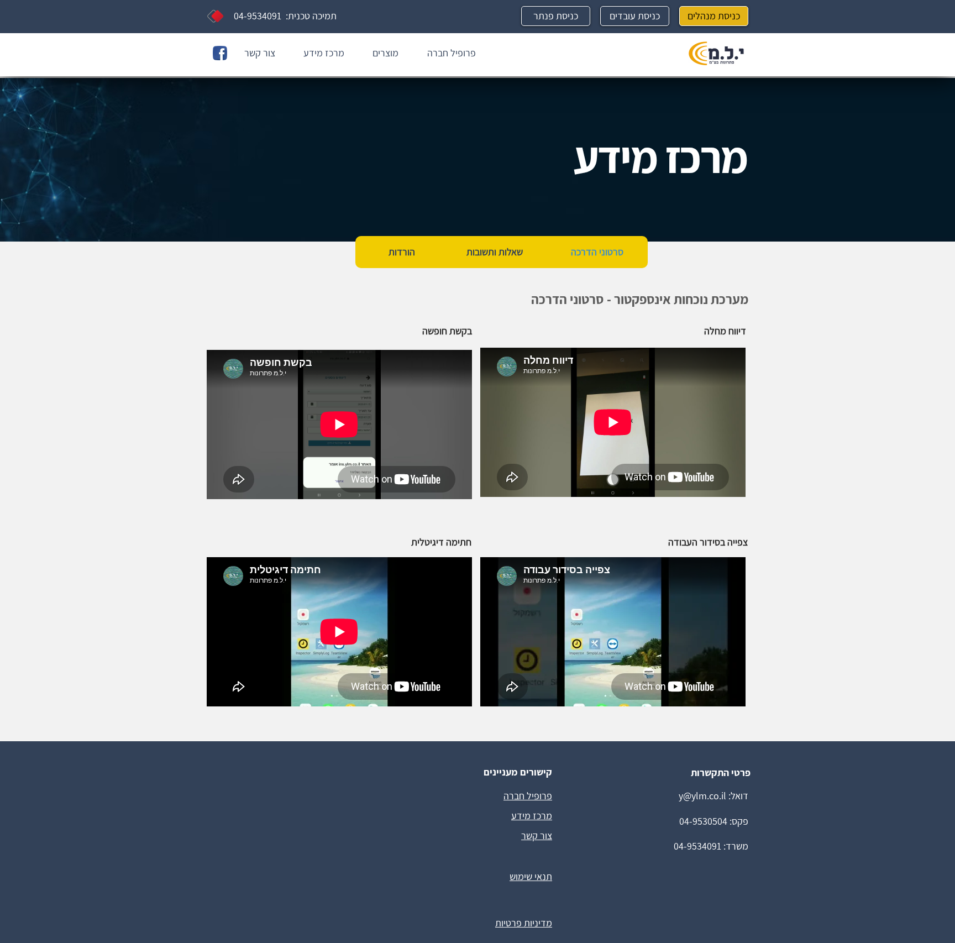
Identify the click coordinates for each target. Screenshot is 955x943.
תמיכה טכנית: (309, 15)
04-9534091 (257, 15)
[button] (380, 53)
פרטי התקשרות (721, 772)
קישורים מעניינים (518, 772)
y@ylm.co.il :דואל (712, 795)
